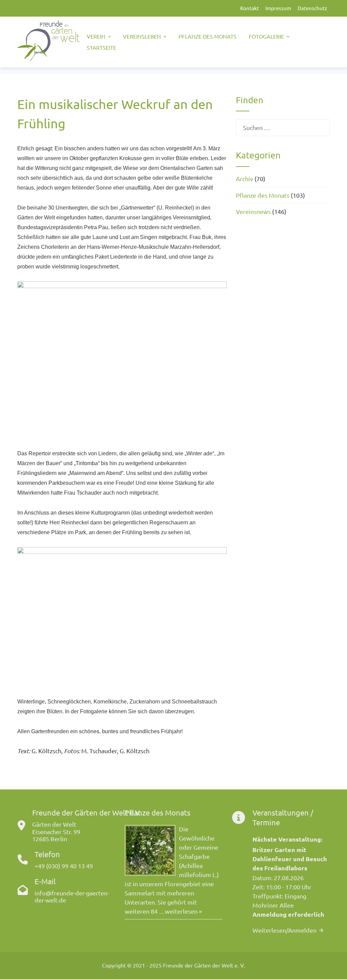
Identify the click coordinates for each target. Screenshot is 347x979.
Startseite (101, 47)
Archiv (244, 178)
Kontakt (249, 8)
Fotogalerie (266, 36)
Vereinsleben (142, 36)
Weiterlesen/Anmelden (284, 930)
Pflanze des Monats (208, 36)
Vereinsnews (253, 211)
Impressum (278, 8)
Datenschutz (312, 8)
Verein (96, 36)
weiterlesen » (183, 911)
